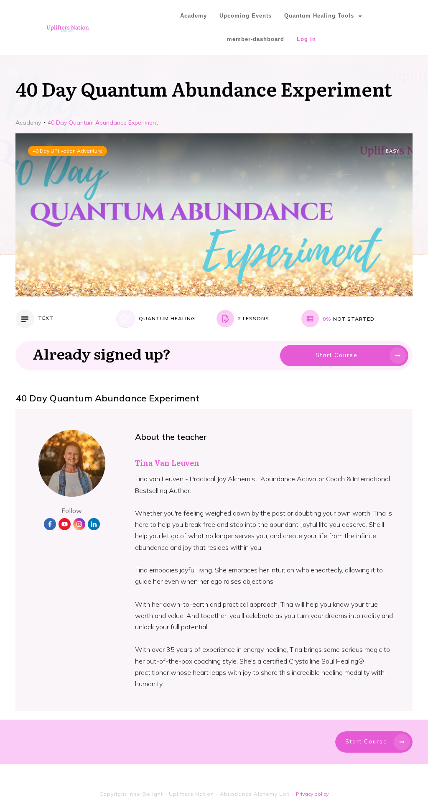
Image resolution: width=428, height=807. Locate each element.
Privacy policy (312, 794)
